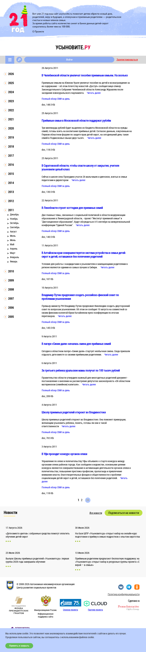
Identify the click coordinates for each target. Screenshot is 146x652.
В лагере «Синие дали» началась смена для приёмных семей (76, 343)
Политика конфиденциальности (124, 594)
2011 (11, 210)
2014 (11, 183)
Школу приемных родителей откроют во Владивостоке (74, 412)
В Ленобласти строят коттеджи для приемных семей (72, 208)
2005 (11, 316)
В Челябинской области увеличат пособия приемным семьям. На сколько (85, 75)
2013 (11, 192)
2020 (11, 128)
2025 (11, 83)
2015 (11, 174)
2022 (11, 110)
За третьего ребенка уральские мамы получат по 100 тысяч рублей (81, 370)
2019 (11, 137)
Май (12, 244)
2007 (11, 298)
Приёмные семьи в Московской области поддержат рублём (76, 120)
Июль (13, 235)
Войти (69, 59)
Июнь (13, 240)
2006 (11, 307)
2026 (11, 74)
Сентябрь (15, 227)
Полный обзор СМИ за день (56, 98)
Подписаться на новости (123, 513)
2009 (11, 280)
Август (13, 231)
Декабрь (14, 214)
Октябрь (14, 223)
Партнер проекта (95, 609)
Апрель (13, 248)
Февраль (14, 257)
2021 (11, 119)
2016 (11, 164)
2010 (11, 271)
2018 (11, 146)
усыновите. (73, 47)
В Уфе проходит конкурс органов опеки (64, 454)
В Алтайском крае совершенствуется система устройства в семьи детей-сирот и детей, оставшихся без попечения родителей (84, 254)
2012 (11, 201)
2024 (11, 92)
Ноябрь (14, 218)
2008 (11, 289)
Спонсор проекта (70, 609)
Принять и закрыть (19, 646)
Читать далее (94, 93)
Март (12, 253)
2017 (11, 155)
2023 (11, 101)
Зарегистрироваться (127, 59)
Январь (13, 261)
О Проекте (38, 31)
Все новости (96, 513)
